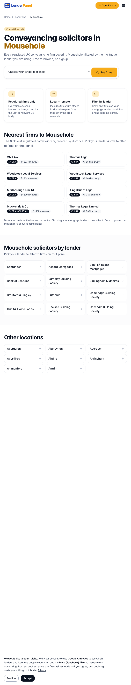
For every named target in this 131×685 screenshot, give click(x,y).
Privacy (42, 670)
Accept (28, 678)
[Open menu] (123, 5)
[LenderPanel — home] (20, 5)
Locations (20, 16)
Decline (11, 678)
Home (7, 16)
